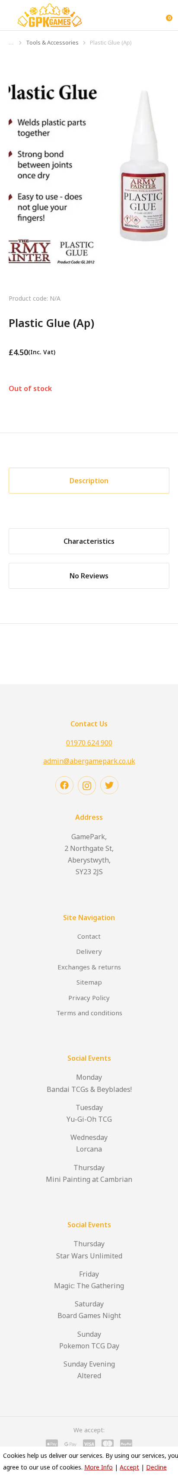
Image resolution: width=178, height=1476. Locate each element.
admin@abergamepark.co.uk (89, 761)
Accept (129, 1467)
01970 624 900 (89, 743)
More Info (98, 1467)
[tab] (89, 481)
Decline (156, 1467)
